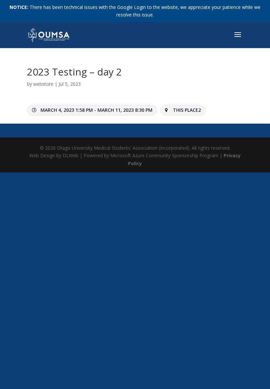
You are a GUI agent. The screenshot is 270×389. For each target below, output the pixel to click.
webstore (43, 84)
